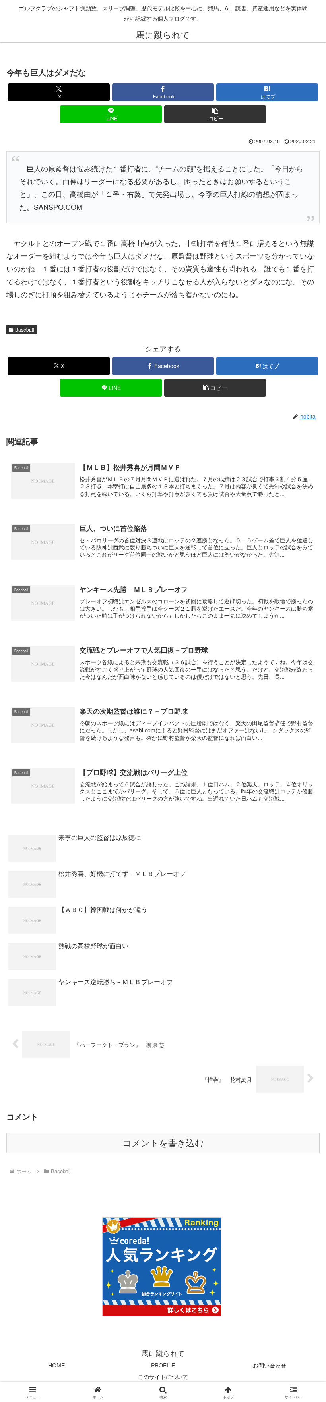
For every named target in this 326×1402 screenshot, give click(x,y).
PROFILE (163, 1365)
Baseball (24, 329)
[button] (215, 114)
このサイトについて (163, 1377)
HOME (56, 1365)
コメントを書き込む (163, 1143)
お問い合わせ (269, 1365)
